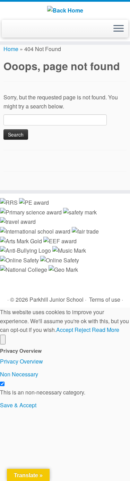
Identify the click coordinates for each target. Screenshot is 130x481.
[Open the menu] (118, 29)
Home (10, 49)
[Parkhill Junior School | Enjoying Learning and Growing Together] (65, 10)
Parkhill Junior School (56, 299)
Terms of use (104, 299)
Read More (105, 330)
